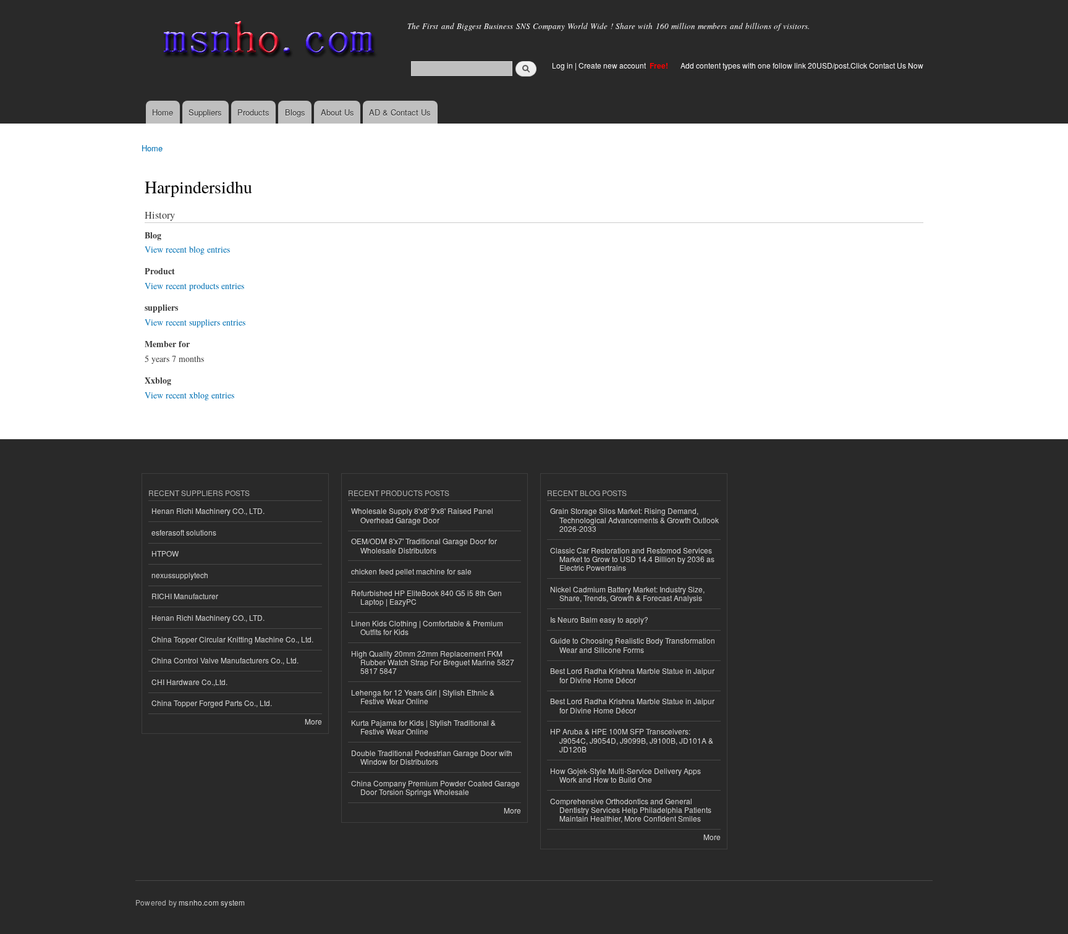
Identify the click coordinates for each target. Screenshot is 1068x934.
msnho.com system (212, 902)
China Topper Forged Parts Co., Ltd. (211, 702)
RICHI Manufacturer (184, 596)
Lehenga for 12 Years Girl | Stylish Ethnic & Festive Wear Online (422, 696)
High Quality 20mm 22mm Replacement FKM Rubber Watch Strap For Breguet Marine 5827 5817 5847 (432, 662)
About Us (337, 112)
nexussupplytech (179, 575)
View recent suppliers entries (195, 322)
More (313, 721)
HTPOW (165, 553)
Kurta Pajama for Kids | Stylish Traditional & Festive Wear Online (423, 726)
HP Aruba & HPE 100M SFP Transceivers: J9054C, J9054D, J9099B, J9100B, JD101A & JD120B (631, 740)
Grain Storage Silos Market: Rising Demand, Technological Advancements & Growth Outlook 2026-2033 (634, 519)
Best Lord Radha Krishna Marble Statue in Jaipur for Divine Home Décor (632, 674)
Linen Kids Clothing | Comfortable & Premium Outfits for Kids (427, 627)
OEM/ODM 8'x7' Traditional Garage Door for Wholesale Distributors (424, 545)
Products (253, 112)
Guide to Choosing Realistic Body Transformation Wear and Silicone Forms (632, 644)
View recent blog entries (187, 249)
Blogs (295, 112)
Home (162, 112)
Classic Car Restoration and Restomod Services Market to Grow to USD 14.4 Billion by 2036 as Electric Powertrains (632, 559)
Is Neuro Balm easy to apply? (599, 619)
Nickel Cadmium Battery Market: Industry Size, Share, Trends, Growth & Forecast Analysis (627, 593)
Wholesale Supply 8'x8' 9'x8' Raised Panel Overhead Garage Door (422, 514)
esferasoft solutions (183, 532)
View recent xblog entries (189, 395)
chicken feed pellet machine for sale (411, 571)
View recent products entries (194, 286)
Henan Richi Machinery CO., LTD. (208, 510)
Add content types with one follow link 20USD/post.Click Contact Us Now (801, 65)
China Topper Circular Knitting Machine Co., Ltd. (232, 639)
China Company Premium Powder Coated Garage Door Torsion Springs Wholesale (435, 787)
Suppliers (205, 112)
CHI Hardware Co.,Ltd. (189, 681)
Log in (562, 65)
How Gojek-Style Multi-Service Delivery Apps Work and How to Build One (625, 775)
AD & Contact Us (400, 112)
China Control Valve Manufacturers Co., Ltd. (225, 660)
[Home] (266, 41)
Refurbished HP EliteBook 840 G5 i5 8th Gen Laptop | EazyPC (426, 597)
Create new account (613, 65)
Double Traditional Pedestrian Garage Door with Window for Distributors (431, 757)
